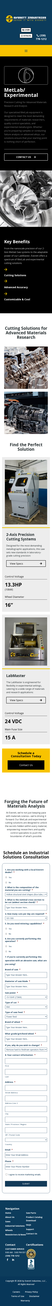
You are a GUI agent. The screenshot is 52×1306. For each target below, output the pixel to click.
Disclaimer (34, 1296)
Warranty (25, 1300)
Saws (7, 1221)
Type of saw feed (15, 1012)
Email (9, 1150)
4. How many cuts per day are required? (26, 914)
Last (7, 1077)
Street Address (11, 1093)
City (6, 1114)
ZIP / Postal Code (12, 1135)
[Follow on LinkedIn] (13, 1259)
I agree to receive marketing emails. (24, 1174)
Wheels (9, 1230)
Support (30, 1229)
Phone (9, 1161)
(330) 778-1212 (12, 1255)
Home (8, 1213)
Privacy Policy (31, 1291)
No (10, 882)
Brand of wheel (13, 1022)
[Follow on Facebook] (7, 1259)
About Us (9, 1217)
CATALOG (27, 36)
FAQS (28, 1225)
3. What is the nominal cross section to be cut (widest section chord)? (24, 901)
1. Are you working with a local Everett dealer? (24, 871)
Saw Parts (31, 1213)
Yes (10, 877)
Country (8, 1144)
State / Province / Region (15, 1124)
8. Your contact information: (20, 1055)
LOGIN (27, 30)
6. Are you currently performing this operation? (23, 940)
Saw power (11, 993)
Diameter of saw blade (17, 981)
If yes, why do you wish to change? (23, 1045)
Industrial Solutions (15, 1226)
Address (10, 1082)
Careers (16, 1291)
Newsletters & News (15, 1234)
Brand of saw (12, 969)
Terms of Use (17, 1296)
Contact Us (31, 1233)
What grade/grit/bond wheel (20, 1033)
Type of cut (12, 1002)
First (7, 1066)
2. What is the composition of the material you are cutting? (22, 888)
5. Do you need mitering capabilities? (24, 923)
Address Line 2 (11, 1103)
